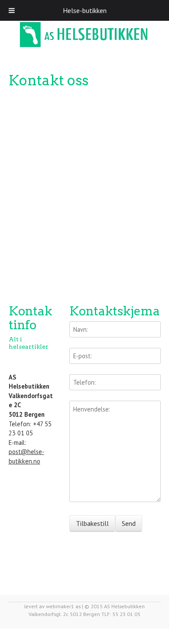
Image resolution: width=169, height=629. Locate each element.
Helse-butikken (85, 10)
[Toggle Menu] (11, 10)
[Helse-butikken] (85, 35)
